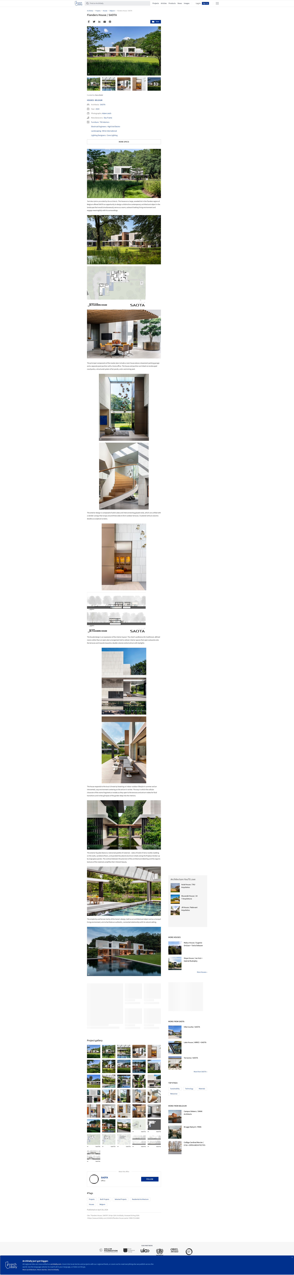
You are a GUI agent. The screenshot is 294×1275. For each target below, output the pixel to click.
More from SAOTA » (200, 1072)
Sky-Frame (108, 118)
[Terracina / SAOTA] (174, 1063)
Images (186, 3)
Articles (164, 3)
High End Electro (113, 126)
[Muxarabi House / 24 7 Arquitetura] (175, 899)
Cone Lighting (112, 135)
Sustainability (175, 1089)
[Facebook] (88, 21)
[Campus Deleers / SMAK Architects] (174, 1116)
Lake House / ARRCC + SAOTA (195, 1042)
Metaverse (173, 1094)
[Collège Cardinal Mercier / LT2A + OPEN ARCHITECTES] (174, 1147)
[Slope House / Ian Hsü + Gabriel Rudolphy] (174, 963)
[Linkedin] (99, 21)
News (180, 3)
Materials (202, 1089)
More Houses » (202, 972)
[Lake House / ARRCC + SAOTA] (174, 1047)
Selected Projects (120, 1199)
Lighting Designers (98, 135)
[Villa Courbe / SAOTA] (174, 1032)
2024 (97, 109)
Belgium (98, 100)
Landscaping (96, 131)
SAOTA (102, 104)
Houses (90, 100)
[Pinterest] (110, 21)
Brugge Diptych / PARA (192, 1127)
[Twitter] (94, 21)
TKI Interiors (104, 122)
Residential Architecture (140, 1199)
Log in (198, 3)
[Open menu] (217, 3)
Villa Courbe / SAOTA (192, 1027)
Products (172, 3)
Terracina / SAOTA (191, 1058)
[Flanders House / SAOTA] (93, 1051)
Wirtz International (109, 131)
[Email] (104, 21)
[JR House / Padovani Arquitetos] (175, 910)
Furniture (95, 122)
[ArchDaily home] (78, 3)
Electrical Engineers (98, 126)
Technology (189, 1089)
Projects (155, 3)
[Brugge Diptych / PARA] (174, 1132)
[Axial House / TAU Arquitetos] (175, 887)
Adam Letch (106, 113)
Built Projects (104, 1199)
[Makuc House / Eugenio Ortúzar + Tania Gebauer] (174, 948)
